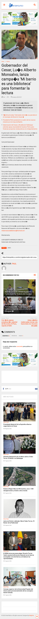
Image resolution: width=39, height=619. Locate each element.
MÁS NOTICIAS (8, 397)
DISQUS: (21, 335)
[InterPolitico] (15, 7)
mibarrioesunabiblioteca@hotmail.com (13, 230)
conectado (19, 346)
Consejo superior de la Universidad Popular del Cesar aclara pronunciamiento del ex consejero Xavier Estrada (18, 590)
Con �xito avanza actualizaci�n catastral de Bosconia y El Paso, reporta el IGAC (9, 323)
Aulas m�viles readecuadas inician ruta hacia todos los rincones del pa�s (29, 323)
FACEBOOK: (14, 335)
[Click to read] (19, 288)
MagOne (31, 615)
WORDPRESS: (6, 335)
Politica (6, 422)
